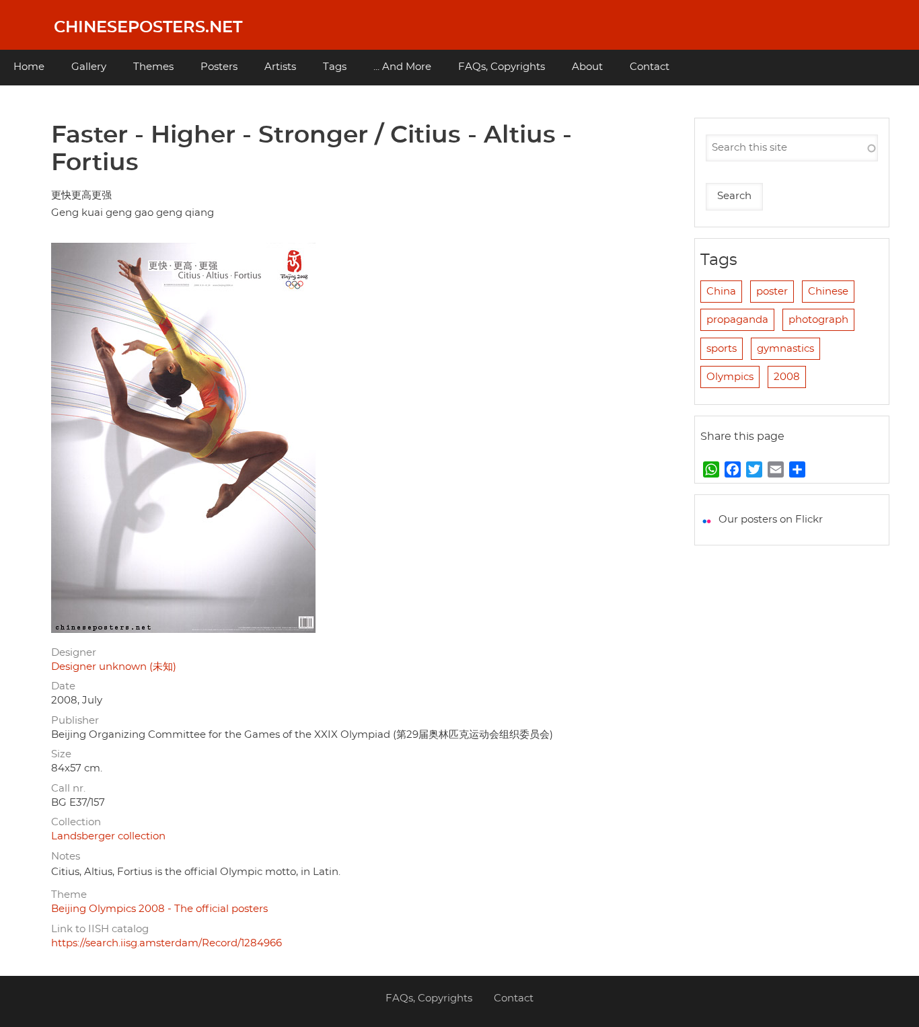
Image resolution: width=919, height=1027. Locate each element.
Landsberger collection (108, 836)
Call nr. (68, 789)
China (721, 292)
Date (63, 686)
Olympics (729, 377)
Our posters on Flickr (771, 520)
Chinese (828, 292)
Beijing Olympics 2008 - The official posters (159, 909)
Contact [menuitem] (649, 67)
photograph (818, 320)
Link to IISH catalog (100, 929)
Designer (73, 653)
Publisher (75, 721)
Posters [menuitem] (218, 67)
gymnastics (785, 349)
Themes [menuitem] (153, 67)
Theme (69, 895)
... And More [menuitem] (402, 67)
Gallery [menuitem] (88, 67)
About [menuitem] (587, 67)
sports (721, 349)
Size (61, 754)
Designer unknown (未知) (113, 667)
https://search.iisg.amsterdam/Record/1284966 (166, 943)
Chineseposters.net (148, 28)
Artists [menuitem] (280, 67)
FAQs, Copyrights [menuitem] (501, 67)
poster (772, 292)
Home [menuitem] (28, 67)
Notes (65, 856)
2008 (787, 377)
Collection (76, 822)
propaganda (737, 320)
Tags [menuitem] (334, 67)
